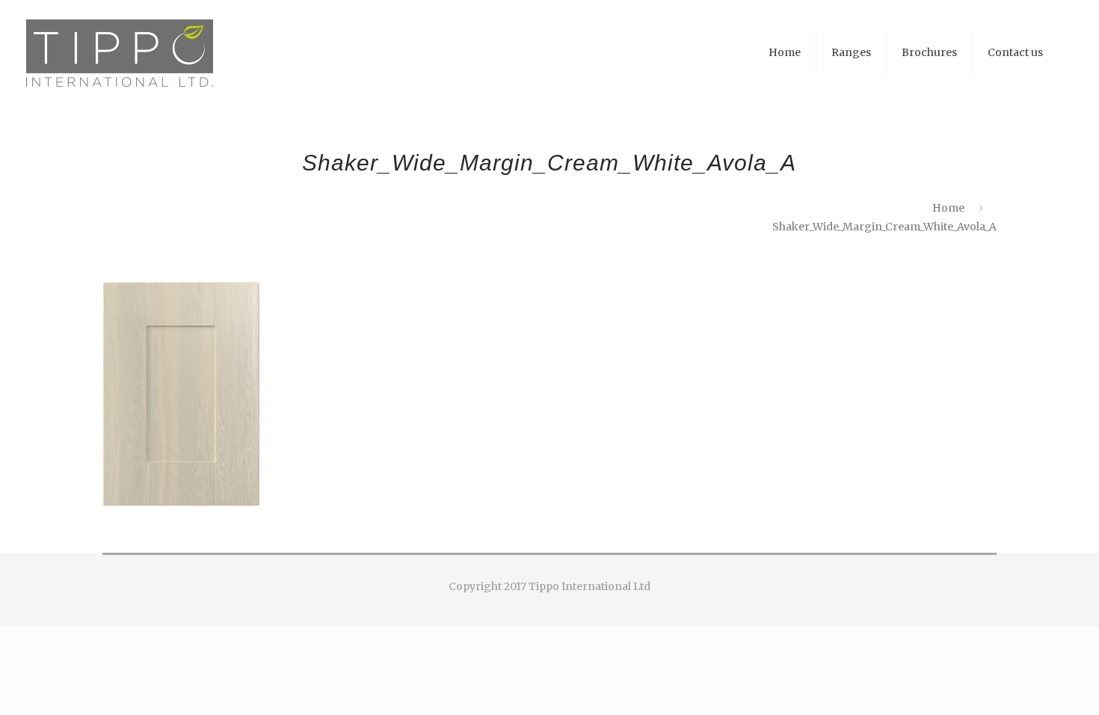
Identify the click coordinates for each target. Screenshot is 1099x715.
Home (948, 208)
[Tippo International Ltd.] (119, 52)
